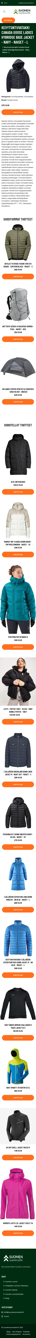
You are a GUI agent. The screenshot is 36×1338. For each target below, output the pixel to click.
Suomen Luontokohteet (14, 1294)
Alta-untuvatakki (18, 482)
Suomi (5, 3)
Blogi (7, 1298)
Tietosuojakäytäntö (13, 1334)
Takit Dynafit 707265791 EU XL (18, 1087)
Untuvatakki (28, 96)
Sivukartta (26, 1334)
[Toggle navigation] (4, 11)
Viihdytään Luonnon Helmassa (16, 1286)
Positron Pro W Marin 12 (18, 637)
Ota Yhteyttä (17, 1332)
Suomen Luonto (11, 1281)
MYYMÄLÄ (8, 20)
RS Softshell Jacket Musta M (18, 1147)
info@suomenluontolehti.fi (26, 3)
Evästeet (26, 1332)
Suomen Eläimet (11, 1290)
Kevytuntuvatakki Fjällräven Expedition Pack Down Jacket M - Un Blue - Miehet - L (18, 962)
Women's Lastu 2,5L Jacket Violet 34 (18, 1223)
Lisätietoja (18, 112)
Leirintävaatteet (17, 96)
